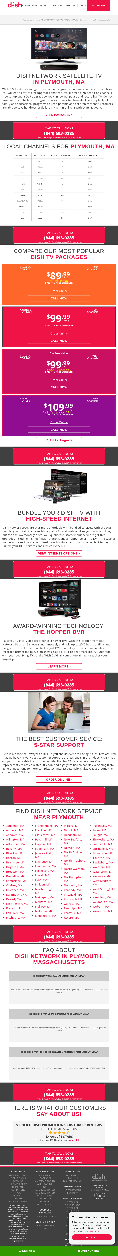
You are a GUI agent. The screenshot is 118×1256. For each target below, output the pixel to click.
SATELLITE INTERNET (45, 1200)
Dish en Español (72, 1181)
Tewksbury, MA (103, 862)
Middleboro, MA (45, 916)
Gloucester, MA (45, 835)
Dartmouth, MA (16, 894)
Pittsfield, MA (73, 894)
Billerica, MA (14, 853)
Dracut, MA (13, 899)
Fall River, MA (15, 913)
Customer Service (18, 1175)
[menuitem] (29, 5)
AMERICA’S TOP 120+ (45, 1185)
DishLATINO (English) (72, 1177)
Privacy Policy (18, 1184)
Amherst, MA (14, 830)
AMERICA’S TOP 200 (45, 1189)
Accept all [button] (92, 1237)
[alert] (92, 1228)
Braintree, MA (15, 862)
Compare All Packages (45, 1177)
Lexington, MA (44, 870)
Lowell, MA (42, 875)
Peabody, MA (72, 890)
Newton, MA (72, 848)
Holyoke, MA (43, 844)
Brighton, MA (15, 867)
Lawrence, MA (44, 861)
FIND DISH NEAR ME (45, 1227)
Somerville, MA (102, 844)
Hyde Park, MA (44, 848)
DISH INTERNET (45, 1195)
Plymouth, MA (73, 899)
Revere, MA (71, 917)
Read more (94, 1231)
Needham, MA (73, 835)
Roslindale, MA (102, 825)
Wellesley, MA (102, 876)
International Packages (72, 1191)
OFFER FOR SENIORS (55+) (72, 1204)
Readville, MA (72, 913)
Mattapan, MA (44, 897)
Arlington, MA (15, 839)
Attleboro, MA (15, 844)
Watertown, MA (103, 871)
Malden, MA (42, 884)
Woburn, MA (101, 906)
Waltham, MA (101, 867)
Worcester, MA (102, 911)
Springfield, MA (103, 848)
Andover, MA (14, 835)
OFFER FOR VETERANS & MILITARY (72, 1211)
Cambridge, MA (16, 881)
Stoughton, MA (102, 853)
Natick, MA (71, 830)
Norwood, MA (73, 885)
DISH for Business (45, 1216)
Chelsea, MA (14, 885)
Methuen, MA (44, 911)
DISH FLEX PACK (45, 1204)
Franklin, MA (43, 830)
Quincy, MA (71, 904)
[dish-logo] (15, 5)
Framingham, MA (46, 825)
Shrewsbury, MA (103, 839)
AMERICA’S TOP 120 (45, 1181)
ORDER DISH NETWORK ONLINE (72, 1245)
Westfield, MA (102, 897)
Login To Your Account (18, 1180)
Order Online (59, 291)
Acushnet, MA (15, 825)
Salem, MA (99, 830)
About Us (18, 1195)
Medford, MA (43, 902)
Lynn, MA (41, 880)
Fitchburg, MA (15, 917)
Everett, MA (14, 908)
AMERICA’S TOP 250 (45, 1192)
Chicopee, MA (15, 890)
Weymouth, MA (103, 902)
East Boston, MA (17, 904)
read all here (76, 1140)
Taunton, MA (101, 858)
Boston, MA (13, 858)
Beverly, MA (14, 848)
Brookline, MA (15, 876)
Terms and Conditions (18, 1188)
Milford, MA (71, 825)
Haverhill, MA (43, 839)
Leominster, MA (45, 866)
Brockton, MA (15, 871)
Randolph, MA (73, 908)
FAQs (18, 1192)
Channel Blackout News (18, 1200)
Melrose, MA (43, 906)
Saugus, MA (100, 835)
